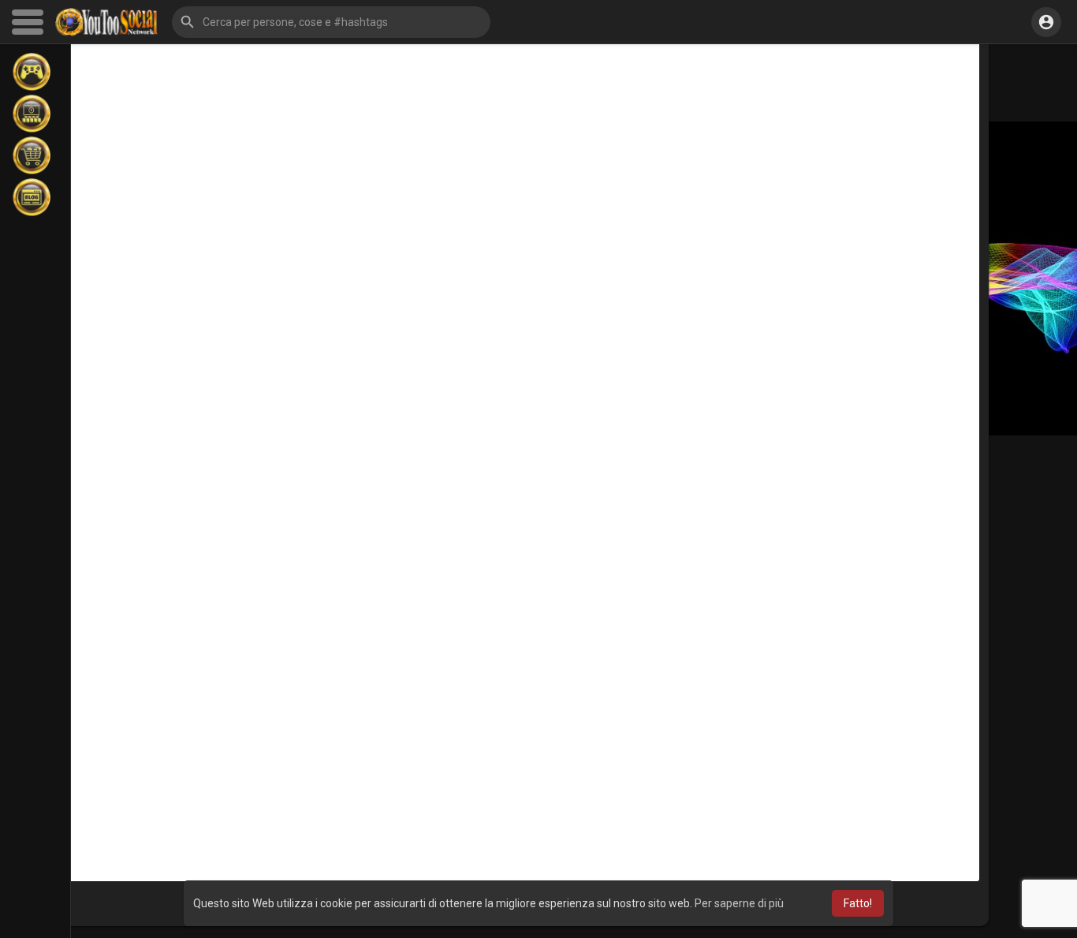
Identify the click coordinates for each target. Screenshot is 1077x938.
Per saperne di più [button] (739, 903)
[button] (331, 22)
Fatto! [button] (858, 903)
